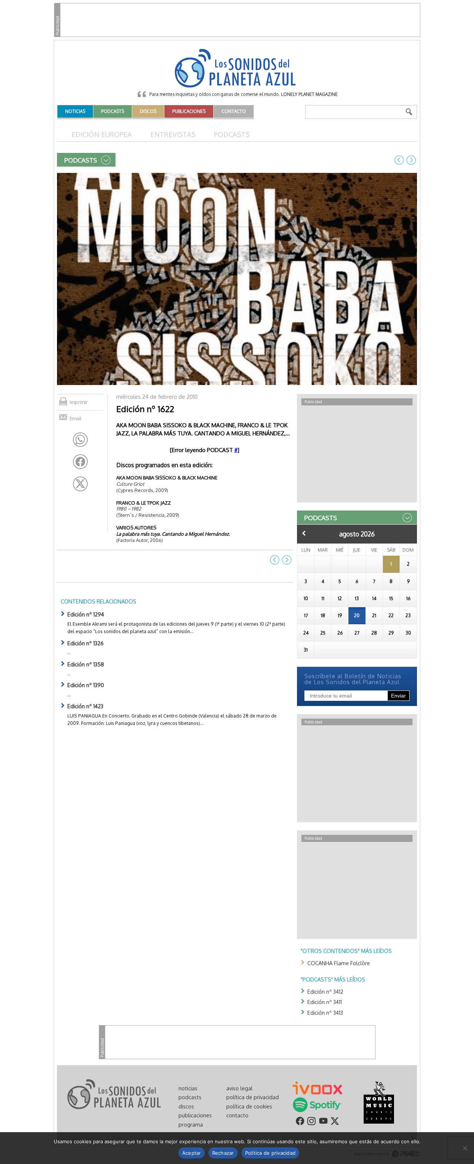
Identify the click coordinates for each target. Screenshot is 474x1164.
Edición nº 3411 (324, 1002)
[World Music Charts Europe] (379, 1102)
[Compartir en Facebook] (80, 461)
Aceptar (191, 1153)
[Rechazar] (464, 1148)
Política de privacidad (270, 1153)
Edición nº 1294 (85, 614)
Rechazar (223, 1153)
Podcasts (232, 134)
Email (75, 418)
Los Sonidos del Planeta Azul (237, 68)
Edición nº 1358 (85, 664)
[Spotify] (317, 1104)
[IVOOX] (317, 1087)
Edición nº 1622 (145, 409)
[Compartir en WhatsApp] (80, 439)
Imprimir (79, 402)
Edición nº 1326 (85, 643)
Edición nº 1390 (85, 685)
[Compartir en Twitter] (80, 483)
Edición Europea (101, 134)
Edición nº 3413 (325, 1012)
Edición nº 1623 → (411, 160)
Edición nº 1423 (85, 706)
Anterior (304, 533)
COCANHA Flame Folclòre (338, 963)
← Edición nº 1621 (399, 160)
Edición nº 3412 (325, 991)
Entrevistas (173, 134)
